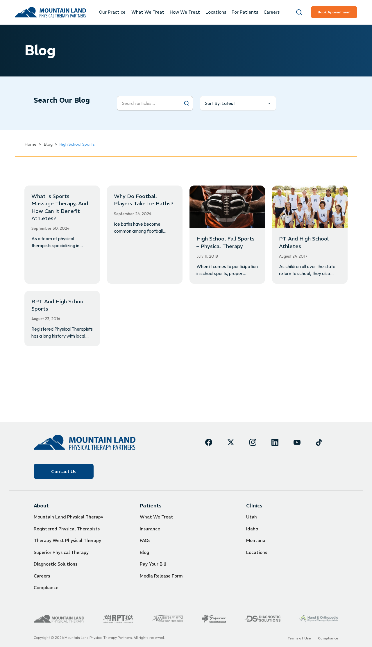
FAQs (145, 540)
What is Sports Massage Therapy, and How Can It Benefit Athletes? (59, 207)
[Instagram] (253, 442)
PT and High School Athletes (304, 242)
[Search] (299, 12)
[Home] (84, 442)
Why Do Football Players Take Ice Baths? (144, 200)
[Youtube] (297, 442)
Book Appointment (334, 12)
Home (30, 144)
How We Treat (185, 12)
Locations (215, 12)
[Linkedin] (275, 442)
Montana (255, 540)
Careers (272, 12)
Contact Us (63, 471)
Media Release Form (161, 576)
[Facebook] (208, 442)
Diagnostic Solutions (55, 564)
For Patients (245, 12)
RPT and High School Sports (58, 305)
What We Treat (147, 12)
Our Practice (112, 12)
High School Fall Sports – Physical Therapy (225, 242)
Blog (48, 144)
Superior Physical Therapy (61, 552)
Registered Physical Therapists (67, 529)
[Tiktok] (319, 442)
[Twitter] (231, 442)
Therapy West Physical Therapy (67, 540)
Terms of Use (299, 638)
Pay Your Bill (153, 564)
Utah (251, 517)
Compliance (46, 587)
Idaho (252, 529)
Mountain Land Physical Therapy (68, 517)
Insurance (150, 529)
